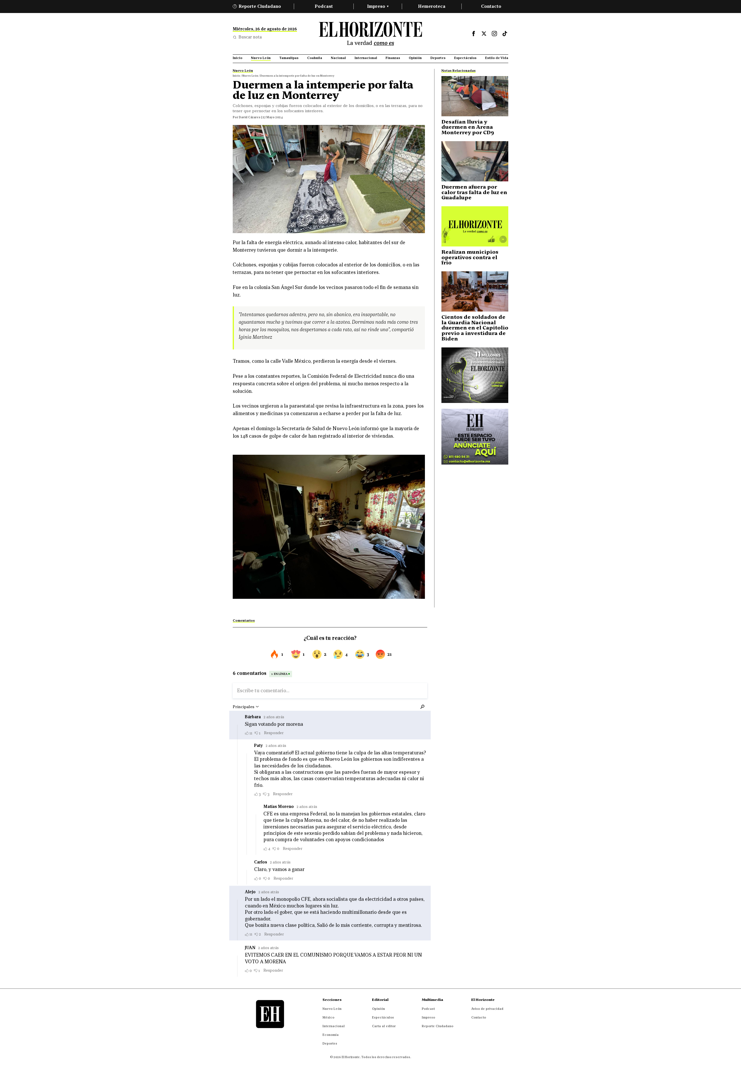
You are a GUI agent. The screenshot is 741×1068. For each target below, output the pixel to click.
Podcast (324, 6)
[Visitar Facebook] (473, 33)
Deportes (329, 1043)
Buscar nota (250, 37)
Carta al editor (384, 1026)
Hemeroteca (431, 6)
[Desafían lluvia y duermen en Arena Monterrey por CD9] (474, 96)
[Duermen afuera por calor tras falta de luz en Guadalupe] (474, 161)
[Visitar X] (483, 33)
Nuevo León (332, 1009)
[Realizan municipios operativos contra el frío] (474, 226)
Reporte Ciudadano (257, 6)
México (328, 1017)
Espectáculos (383, 1017)
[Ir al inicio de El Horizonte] (370, 33)
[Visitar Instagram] (494, 33)
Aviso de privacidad (487, 1009)
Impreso (377, 6)
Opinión (378, 1009)
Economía (330, 1035)
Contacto (491, 6)
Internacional (333, 1026)
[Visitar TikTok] (504, 33)
